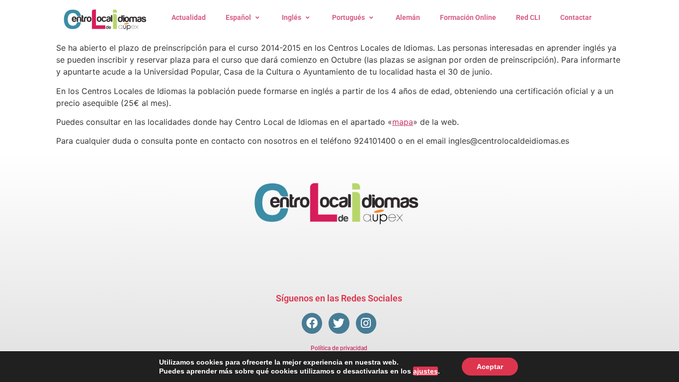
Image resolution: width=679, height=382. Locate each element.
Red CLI (528, 17)
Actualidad (188, 17)
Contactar (576, 17)
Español (238, 17)
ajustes (425, 371)
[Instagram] (366, 323)
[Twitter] (339, 323)
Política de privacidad (339, 348)
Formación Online (468, 17)
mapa (402, 122)
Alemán (408, 17)
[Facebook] (312, 323)
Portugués (348, 17)
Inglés (291, 17)
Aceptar (490, 367)
